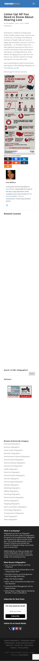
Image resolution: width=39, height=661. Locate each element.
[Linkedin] (24, 159)
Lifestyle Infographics (11, 485)
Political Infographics (11, 501)
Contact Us (19, 645)
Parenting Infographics (12, 494)
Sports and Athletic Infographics (15, 507)
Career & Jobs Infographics (13, 450)
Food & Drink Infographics (13, 466)
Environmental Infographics (14, 460)
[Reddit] (16, 162)
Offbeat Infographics (11, 491)
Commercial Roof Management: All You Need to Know (19, 587)
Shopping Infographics (12, 504)
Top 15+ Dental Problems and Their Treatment (17, 566)
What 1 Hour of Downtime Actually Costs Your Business (19, 583)
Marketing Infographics (12, 488)
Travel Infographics (11, 516)
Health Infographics (11, 469)
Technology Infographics (12, 510)
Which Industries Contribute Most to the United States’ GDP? (19, 571)
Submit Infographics (11, 640)
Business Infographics (12, 447)
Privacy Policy (23, 648)
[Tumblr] (24, 162)
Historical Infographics (12, 472)
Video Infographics (10, 519)
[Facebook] (16, 159)
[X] (8, 159)
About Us (9, 645)
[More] (8, 166)
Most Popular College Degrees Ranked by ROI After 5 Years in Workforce (20, 592)
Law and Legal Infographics (13, 482)
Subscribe (15, 616)
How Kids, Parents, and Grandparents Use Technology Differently (18, 575)
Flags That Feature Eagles (14, 579)
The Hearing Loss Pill (11, 68)
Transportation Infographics (14, 513)
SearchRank (10, 189)
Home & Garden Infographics (14, 475)
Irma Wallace (10, 23)
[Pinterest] (8, 162)
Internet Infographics (11, 479)
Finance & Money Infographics (14, 463)
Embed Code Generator (24, 643)
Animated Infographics (12, 444)
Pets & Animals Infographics (14, 497)
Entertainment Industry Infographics (17, 456)
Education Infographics (12, 453)
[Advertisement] (19, 289)
